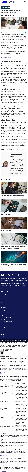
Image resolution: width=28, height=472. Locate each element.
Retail (2, 332)
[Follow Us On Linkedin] (4, 292)
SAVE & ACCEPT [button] (3, 471)
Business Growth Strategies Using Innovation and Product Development (13, 264)
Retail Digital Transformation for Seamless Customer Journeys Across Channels (13, 247)
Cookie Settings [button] (3, 349)
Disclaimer (3, 315)
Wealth (2, 336)
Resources (3, 304)
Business (3, 329)
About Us (3, 297)
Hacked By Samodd (6, 230)
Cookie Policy (4, 310)
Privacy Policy (4, 312)
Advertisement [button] (3, 455)
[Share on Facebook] (22, 33)
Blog (2, 302)
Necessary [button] (2, 372)
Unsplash (25, 30)
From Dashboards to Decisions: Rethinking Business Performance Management (12, 196)
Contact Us (3, 300)
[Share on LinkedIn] (25, 33)
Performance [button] (3, 439)
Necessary (3, 373)
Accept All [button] (9, 349)
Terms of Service (4, 324)
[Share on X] (24, 33)
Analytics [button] (2, 446)
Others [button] (1, 464)
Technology (3, 334)
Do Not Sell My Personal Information (6, 318)
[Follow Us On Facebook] (2, 292)
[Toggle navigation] (25, 2)
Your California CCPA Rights (7, 321)
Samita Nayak (5, 32)
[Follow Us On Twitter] (7, 292)
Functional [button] (2, 432)
